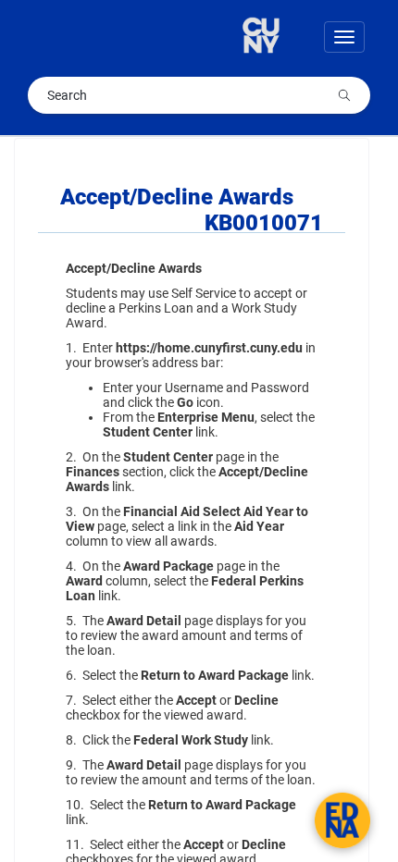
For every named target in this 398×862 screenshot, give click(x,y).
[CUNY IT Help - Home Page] (271, 37)
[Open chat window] (342, 820)
